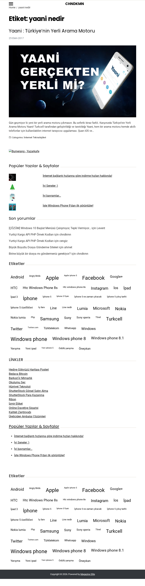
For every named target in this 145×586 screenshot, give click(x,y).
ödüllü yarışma (66, 348)
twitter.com (33, 327)
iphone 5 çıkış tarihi (116, 296)
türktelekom (51, 328)
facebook (93, 278)
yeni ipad (30, 348)
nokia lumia (18, 317)
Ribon (12, 399)
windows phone (29, 339)
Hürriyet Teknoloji (20, 386)
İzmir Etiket (16, 403)
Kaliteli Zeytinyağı (20, 412)
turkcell (114, 319)
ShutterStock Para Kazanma (26, 395)
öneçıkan (85, 348)
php (33, 317)
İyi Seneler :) (50, 185)
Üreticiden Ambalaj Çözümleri (27, 416)
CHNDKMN (74, 4)
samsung (49, 318)
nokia (120, 308)
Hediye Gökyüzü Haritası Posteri (29, 369)
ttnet (98, 317)
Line (53, 308)
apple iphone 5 (70, 275)
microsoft (101, 308)
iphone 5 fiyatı (63, 296)
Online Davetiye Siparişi (23, 408)
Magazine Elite (87, 574)
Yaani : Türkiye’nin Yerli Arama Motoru (52, 31)
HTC (14, 288)
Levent (101, 228)
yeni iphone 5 (47, 348)
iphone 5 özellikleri (22, 307)
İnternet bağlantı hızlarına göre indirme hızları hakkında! (77, 175)
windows (88, 329)
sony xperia (83, 317)
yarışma (15, 348)
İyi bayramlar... (52, 195)
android (17, 277)
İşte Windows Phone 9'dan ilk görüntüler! (68, 205)
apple (52, 278)
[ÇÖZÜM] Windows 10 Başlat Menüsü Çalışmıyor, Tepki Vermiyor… (50, 228)
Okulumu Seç (17, 382)
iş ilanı (41, 307)
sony (67, 318)
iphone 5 (47, 296)
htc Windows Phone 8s (40, 288)
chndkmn (65, 234)
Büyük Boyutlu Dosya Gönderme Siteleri (33, 247)
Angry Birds (34, 276)
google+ (116, 277)
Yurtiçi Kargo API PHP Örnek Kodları (31, 234)
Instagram (99, 288)
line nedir (67, 307)
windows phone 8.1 (107, 338)
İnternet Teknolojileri (35, 137)
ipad (127, 288)
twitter (16, 329)
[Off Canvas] (11, 3)
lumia (82, 308)
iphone (30, 298)
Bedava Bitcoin (18, 374)
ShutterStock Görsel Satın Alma (28, 391)
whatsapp (70, 328)
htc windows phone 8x (74, 287)
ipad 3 (14, 297)
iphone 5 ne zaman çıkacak (88, 296)
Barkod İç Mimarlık (20, 378)
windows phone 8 (69, 338)
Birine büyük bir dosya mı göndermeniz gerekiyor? (40, 253)
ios (116, 288)
